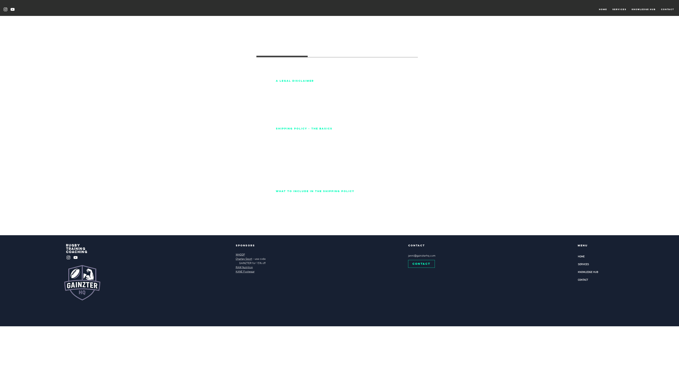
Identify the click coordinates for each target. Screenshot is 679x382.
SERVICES (583, 264)
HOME (581, 256)
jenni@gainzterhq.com (422, 256)
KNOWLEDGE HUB (588, 272)
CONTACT (583, 280)
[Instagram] (5, 9)
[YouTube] (12, 9)
